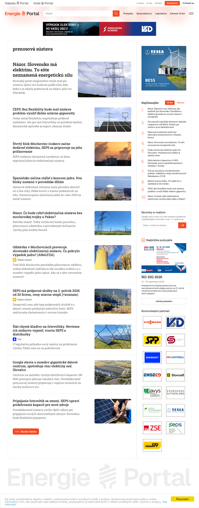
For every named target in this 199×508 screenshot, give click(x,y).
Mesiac (180, 102)
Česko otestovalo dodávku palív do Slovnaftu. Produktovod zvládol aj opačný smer (164, 153)
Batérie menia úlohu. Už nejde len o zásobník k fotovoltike (164, 182)
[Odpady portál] (16, 3)
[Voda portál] (43, 3)
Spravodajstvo (144, 13)
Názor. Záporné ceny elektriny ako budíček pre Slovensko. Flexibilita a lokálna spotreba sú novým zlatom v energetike (165, 112)
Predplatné (172, 3)
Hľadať (116, 13)
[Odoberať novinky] (182, 225)
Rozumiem (182, 499)
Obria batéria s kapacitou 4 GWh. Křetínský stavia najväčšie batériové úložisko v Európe (165, 163)
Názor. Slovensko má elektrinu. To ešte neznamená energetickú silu (166, 143)
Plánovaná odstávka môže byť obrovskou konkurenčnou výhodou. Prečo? (165, 135)
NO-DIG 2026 (151, 277)
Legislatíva (161, 13)
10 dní (170, 102)
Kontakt (158, 3)
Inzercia (140, 3)
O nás (149, 3)
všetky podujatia (164, 301)
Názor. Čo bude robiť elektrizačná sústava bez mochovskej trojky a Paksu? (166, 197)
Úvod (22, 13)
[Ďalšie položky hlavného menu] (191, 13)
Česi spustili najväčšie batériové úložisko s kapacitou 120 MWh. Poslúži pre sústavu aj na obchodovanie (167, 124)
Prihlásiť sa (188, 3)
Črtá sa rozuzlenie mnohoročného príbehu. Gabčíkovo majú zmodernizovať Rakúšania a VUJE (167, 173)
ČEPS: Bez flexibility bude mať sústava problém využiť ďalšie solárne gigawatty (167, 190)
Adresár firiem (177, 13)
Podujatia (128, 13)
